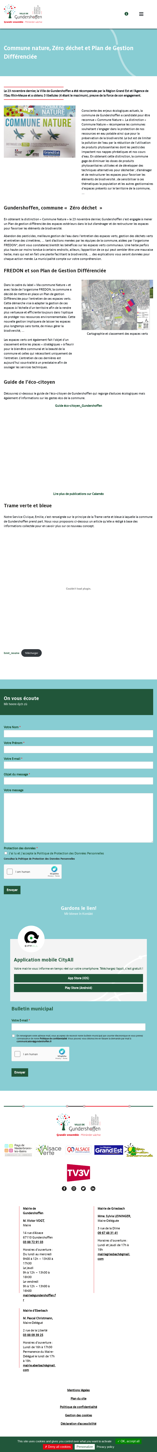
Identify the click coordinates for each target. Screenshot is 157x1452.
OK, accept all (130, 1441)
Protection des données (21, 848)
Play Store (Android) (78, 988)
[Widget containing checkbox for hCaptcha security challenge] (33, 871)
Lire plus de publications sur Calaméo (78, 494)
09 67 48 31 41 (108, 1233)
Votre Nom (12, 727)
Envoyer (12, 890)
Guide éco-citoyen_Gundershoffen (78, 406)
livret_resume (11, 653)
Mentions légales (78, 1390)
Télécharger (31, 653)
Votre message (13, 790)
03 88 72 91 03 (33, 1242)
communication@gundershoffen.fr (34, 1041)
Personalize (85, 1446)
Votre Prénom (14, 743)
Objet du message (17, 774)
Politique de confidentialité (53, 1038)
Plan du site (78, 1398)
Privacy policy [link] (105, 1446)
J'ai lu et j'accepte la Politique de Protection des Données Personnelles (56, 853)
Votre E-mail (13, 759)
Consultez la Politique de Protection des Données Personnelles (39, 858)
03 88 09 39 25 (33, 1335)
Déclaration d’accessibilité (78, 1424)
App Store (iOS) (78, 978)
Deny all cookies (59, 1446)
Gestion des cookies (78, 1415)
